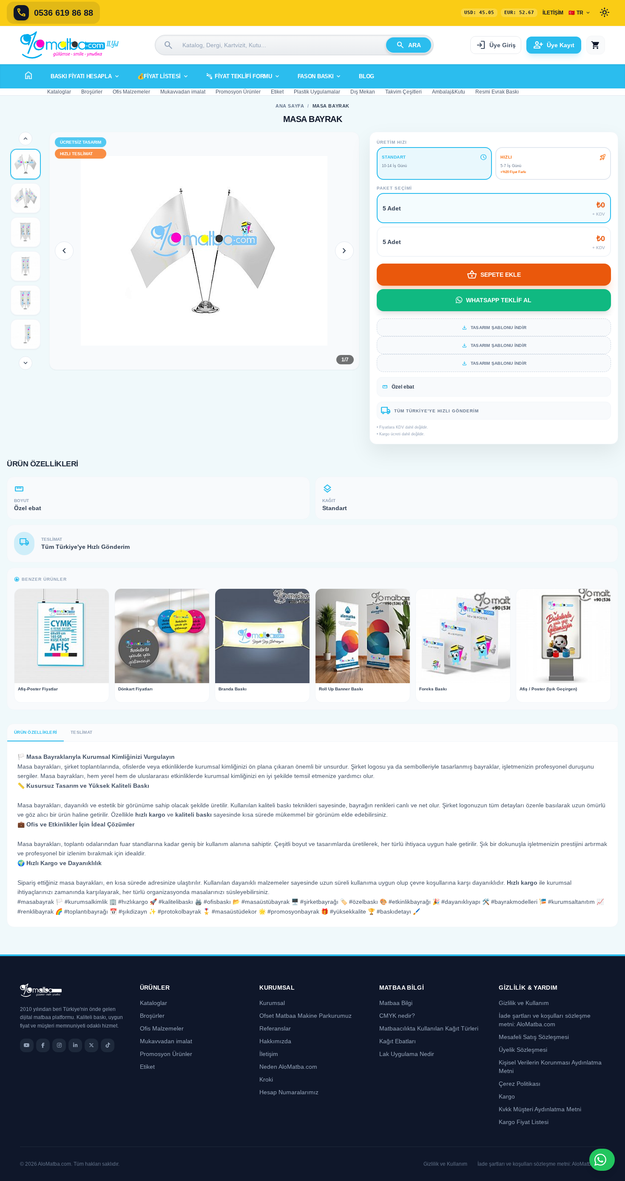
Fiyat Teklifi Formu (243, 76)
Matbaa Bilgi (395, 1002)
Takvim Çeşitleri (403, 92)
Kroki (266, 1079)
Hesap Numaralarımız (288, 1092)
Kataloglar (59, 92)
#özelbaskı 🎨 (368, 901)
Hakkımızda (275, 1041)
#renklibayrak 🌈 (39, 911)
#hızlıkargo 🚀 (137, 901)
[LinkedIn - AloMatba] (75, 1045)
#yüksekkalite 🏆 (352, 911)
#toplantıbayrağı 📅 (90, 911)
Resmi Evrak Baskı (497, 92)
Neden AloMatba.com (288, 1066)
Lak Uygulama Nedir (406, 1053)
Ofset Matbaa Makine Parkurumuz (305, 1015)
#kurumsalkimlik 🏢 (90, 901)
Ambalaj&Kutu (448, 92)
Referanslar (275, 1028)
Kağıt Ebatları (397, 1041)
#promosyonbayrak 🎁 (297, 911)
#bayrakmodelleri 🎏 (518, 901)
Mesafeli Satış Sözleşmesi (534, 1036)
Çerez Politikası (519, 1083)
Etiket (277, 92)
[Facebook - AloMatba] (43, 1045)
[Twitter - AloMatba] (91, 1045)
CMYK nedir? (397, 1015)
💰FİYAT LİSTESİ (163, 76)
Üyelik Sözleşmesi (523, 1049)
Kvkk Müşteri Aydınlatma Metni (540, 1109)
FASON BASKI (320, 76)
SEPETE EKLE (494, 275)
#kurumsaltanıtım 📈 (576, 901)
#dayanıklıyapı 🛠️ (465, 901)
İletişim (553, 13)
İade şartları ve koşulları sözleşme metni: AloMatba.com (541, 1164)
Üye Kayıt (553, 45)
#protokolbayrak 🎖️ (184, 911)
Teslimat (81, 732)
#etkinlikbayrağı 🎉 (414, 901)
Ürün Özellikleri (35, 732)
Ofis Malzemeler (131, 92)
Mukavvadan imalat (182, 92)
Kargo (507, 1096)
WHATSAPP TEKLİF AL (498, 300)
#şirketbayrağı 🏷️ (323, 901)
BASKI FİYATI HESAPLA (85, 76)
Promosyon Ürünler (238, 92)
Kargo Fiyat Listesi (523, 1122)
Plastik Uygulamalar (317, 92)
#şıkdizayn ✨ (137, 911)
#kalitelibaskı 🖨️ (180, 901)
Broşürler (91, 92)
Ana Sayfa (290, 105)
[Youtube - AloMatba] (27, 1045)
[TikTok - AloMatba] (107, 1045)
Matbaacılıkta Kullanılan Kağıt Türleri (428, 1028)
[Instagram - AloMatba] (59, 1045)
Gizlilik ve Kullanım (524, 1002)
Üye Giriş (496, 45)
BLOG (366, 76)
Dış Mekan (362, 92)
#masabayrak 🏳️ (40, 901)
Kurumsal (272, 1002)
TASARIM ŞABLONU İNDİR (493, 327)
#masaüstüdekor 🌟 (239, 911)
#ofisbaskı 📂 (222, 901)
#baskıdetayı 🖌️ (398, 911)
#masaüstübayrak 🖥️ (269, 901)
